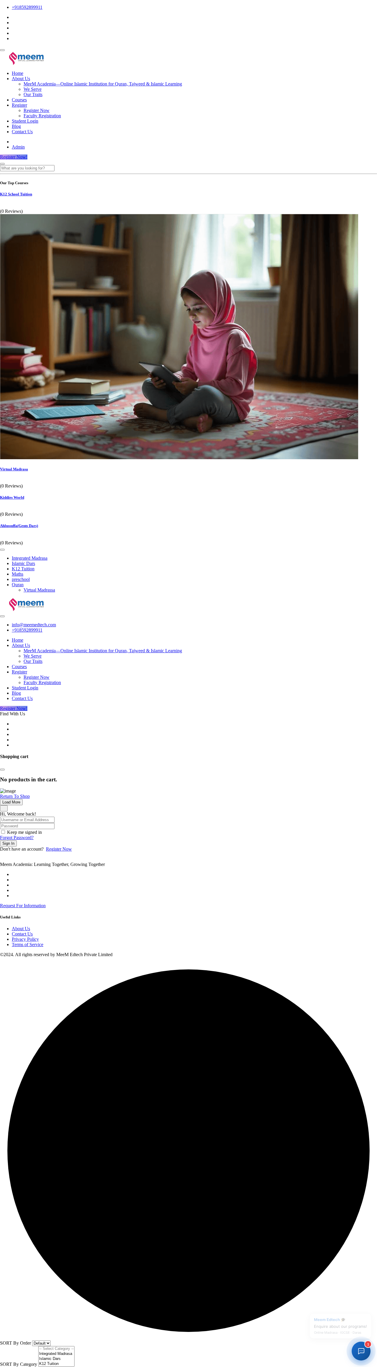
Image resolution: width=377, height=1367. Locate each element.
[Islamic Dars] (56, 1358)
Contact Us (22, 131)
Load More (11, 802)
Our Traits (33, 94)
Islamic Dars (23, 563)
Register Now (36, 110)
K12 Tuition (23, 568)
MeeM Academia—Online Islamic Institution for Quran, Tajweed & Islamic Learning (103, 83)
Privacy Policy (25, 939)
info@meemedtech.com (34, 624)
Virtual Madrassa (39, 589)
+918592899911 (27, 7)
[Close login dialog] (4, 808)
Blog (16, 126)
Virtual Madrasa (14, 469)
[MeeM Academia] (27, 63)
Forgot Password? (17, 837)
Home (17, 73)
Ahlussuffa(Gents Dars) (19, 525)
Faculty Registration (42, 115)
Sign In (8, 843)
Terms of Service (27, 944)
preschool (21, 579)
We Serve (33, 89)
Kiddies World (12, 497)
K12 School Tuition (16, 194)
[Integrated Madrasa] (56, 1353)
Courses (19, 99)
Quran (18, 584)
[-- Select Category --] (56, 1348)
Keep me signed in (24, 832)
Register (19, 105)
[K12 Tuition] (56, 1363)
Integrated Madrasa (29, 558)
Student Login (25, 120)
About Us (21, 78)
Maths (17, 574)
